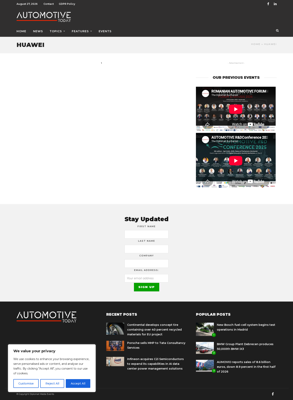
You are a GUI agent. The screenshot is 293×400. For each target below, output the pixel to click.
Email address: (146, 270)
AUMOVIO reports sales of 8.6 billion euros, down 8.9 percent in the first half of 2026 (246, 366)
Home (21, 31)
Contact (48, 3)
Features (80, 31)
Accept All (78, 383)
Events (105, 31)
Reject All (52, 383)
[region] (52, 368)
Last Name (146, 240)
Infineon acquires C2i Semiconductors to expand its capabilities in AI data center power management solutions (155, 363)
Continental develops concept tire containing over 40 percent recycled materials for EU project (154, 329)
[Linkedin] (275, 4)
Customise (26, 383)
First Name (147, 226)
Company (146, 255)
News (38, 31)
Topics (56, 31)
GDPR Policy (67, 3)
